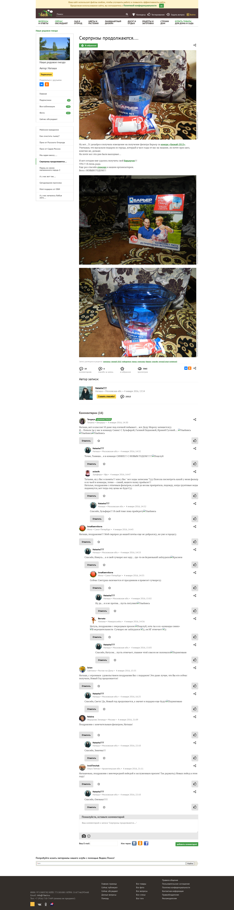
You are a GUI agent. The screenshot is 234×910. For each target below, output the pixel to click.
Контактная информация (172, 891)
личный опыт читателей (168, 361)
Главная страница (109, 884)
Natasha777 (98, 448)
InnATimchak (93, 765)
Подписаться (46, 74)
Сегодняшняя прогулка (51, 183)
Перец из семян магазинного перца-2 (50, 169)
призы (134, 361)
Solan (89, 667)
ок (161, 5)
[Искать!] (127, 14)
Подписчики (53, 100)
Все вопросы (141, 891)
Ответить (86, 440)
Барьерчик (129, 160)
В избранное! (90, 45)
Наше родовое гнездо (47, 30)
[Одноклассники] (47, 84)
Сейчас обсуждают (48, 119)
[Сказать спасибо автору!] (194, 440)
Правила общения (170, 880)
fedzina (90, 716)
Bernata (101, 618)
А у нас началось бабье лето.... (51, 196)
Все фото (140, 887)
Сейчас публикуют (109, 887)
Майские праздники (49, 130)
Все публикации (53, 106)
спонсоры (141, 361)
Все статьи (140, 894)
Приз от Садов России (50, 149)
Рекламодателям (169, 898)
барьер (148, 361)
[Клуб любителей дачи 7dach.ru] (45, 13)
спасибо (155, 361)
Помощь (105, 898)
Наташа (52, 68)
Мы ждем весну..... (48, 155)
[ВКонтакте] (42, 84)
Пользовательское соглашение (176, 884)
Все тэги (140, 898)
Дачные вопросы (108, 894)
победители (126, 361)
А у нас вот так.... (48, 176)
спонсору (101, 167)
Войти (193, 14)
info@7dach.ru (43, 895)
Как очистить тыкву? (49, 136)
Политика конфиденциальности (176, 887)
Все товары (141, 884)
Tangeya (91, 419)
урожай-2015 (116, 361)
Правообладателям (170, 894)
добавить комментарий (187, 844)
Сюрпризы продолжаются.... (53, 161)
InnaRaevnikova (94, 526)
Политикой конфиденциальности (140, 5)
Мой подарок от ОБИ (50, 189)
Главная (43, 94)
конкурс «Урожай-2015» (173, 144)
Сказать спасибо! (106, 396)
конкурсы (106, 361)
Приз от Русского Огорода (52, 142)
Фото (53, 113)
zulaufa (96, 471)
